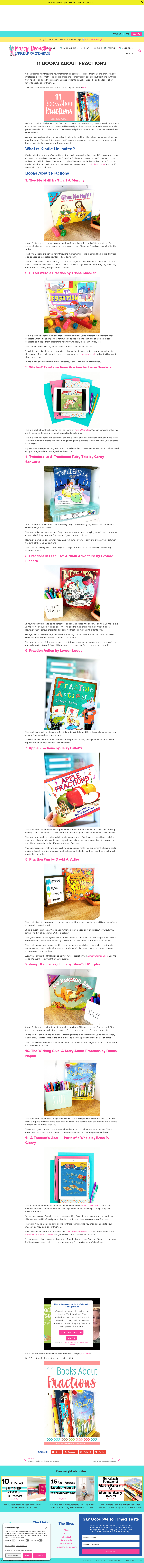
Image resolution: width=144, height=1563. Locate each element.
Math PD (126, 48)
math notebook (88, 354)
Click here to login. (94, 39)
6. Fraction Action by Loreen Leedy (53, 650)
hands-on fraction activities (79, 1231)
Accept (71, 1338)
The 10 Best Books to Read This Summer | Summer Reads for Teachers (23, 1506)
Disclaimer (87, 1560)
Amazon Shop (66, 1543)
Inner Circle (69, 48)
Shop (86, 48)
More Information (71, 1332)
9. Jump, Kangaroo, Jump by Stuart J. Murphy (62, 964)
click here (85, 1353)
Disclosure (100, 1560)
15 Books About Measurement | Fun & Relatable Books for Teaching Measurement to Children (72, 1506)
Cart (66, 1533)
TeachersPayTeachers (66, 1547)
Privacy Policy (114, 1560)
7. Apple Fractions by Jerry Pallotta (53, 748)
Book (128, 53)
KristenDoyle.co (38, 1560)
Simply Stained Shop (98, 956)
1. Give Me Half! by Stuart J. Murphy (54, 180)
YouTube (112, 48)
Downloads (66, 1540)
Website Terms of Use (133, 1560)
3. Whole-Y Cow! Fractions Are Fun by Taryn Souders (68, 367)
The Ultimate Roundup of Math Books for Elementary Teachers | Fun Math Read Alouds (120, 1506)
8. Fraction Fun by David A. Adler (52, 859)
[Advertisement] (67, 15)
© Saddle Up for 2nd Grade (11, 1560)
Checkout (66, 1537)
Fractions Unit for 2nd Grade (39, 1234)
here (84, 87)
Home (52, 48)
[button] (139, 51)
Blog (99, 48)
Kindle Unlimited (98, 164)
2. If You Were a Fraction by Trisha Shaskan (60, 273)
